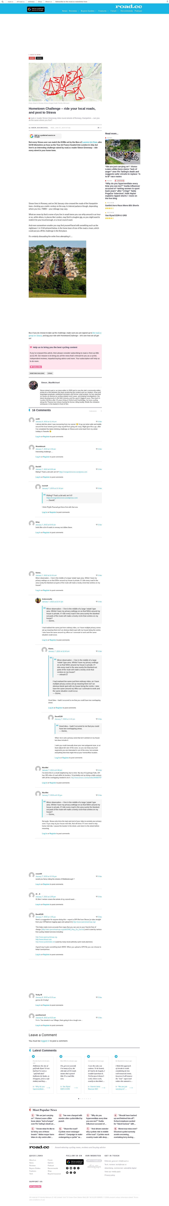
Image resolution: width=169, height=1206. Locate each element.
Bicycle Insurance (54, 1174)
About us (32, 1160)
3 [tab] (82, 1098)
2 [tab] (80, 1098)
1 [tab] (78, 1098)
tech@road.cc (121, 1164)
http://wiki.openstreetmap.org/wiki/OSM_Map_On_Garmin (63, 929)
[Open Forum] (118, 11)
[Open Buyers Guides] (96, 11)
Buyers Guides (34, 1168)
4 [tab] (84, 1098)
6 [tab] (88, 1098)
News (31, 1163)
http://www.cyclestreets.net (45, 942)
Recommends (53, 1168)
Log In (38, 436)
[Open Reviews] (78, 11)
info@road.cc (124, 1161)
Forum (50, 1160)
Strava (50, 373)
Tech (31, 1174)
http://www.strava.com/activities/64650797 (86, 778)
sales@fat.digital (130, 1168)
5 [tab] (86, 1098)
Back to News (35, 54)
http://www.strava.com (44, 939)
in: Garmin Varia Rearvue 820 (94, 1088)
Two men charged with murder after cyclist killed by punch (70, 1118)
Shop (50, 1171)
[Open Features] (108, 11)
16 (101, 127)
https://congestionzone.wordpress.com (73, 472)
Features (32, 1171)
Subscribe (37, 367)
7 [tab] (90, 1098)
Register (46, 436)
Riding (39, 58)
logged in (45, 1041)
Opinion (51, 1163)
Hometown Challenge (37, 373)
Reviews (32, 1165)
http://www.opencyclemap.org (46, 937)
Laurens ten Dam (89, 142)
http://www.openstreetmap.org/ (84, 922)
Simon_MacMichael (50, 383)
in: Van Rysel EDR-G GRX (65, 1088)
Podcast (51, 1165)
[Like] (97, 421)
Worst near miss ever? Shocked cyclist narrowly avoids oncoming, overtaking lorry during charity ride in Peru (125, 1134)
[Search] (2, 1)
